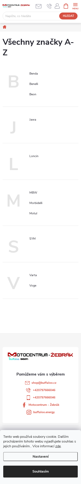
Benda (33, 74)
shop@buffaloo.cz (44, 383)
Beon (32, 94)
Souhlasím (40, 471)
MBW (33, 193)
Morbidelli (35, 203)
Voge (32, 285)
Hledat (68, 16)
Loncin (33, 156)
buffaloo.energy (44, 412)
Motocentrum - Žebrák (44, 405)
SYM (32, 239)
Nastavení (41, 456)
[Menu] (75, 5)
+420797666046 (44, 390)
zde (58, 446)
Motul (33, 213)
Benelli (33, 84)
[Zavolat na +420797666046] (49, 6)
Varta (33, 275)
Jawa (32, 120)
